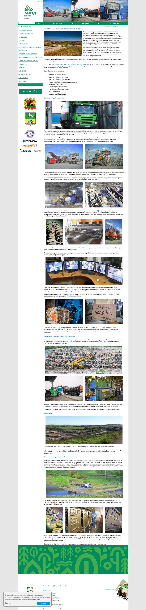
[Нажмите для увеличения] (84, 128)
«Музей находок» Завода (73, 296)
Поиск (37, 23)
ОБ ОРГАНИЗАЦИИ (113, 26)
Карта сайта (63, 586)
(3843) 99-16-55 (56, 599)
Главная (105, 26)
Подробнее (8, 603)
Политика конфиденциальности (59, 608)
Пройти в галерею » (109, 589)
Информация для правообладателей (42, 608)
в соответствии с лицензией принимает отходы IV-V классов (71, 64)
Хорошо (43, 603)
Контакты (56, 586)
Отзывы (50, 586)
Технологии (124, 26)
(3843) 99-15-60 (53, 597)
